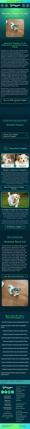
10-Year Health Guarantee (22, 412)
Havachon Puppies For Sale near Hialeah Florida (15, 330)
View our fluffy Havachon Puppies (15, 100)
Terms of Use (22, 425)
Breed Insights (19, 406)
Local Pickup (19, 391)
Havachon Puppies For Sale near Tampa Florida (15, 355)
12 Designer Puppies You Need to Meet (15, 210)
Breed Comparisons (20, 408)
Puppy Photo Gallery (20, 395)
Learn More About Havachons (13, 276)
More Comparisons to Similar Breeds (14, 188)
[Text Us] (27, 5)
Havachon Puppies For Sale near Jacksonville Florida (15, 362)
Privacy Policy (22, 427)
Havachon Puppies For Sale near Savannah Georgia (15, 369)
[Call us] (23, 5)
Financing (18, 388)
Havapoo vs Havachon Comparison (15, 170)
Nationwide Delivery (20, 390)
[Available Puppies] (6, 5)
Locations (11, 381)
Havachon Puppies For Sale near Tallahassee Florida (15, 365)
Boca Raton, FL (20, 381)
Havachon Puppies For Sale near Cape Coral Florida (15, 344)
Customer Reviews (20, 393)
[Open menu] (2, 5)
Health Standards (20, 419)
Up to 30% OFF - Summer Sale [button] (15, 1)
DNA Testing (19, 421)
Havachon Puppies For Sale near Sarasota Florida (15, 348)
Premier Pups (4, 381)
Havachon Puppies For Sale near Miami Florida (15, 334)
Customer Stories (20, 397)
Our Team (18, 398)
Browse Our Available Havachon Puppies (10, 135)
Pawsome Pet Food (20, 417)
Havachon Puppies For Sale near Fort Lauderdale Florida (13, 326)
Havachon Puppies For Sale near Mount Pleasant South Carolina (13, 373)
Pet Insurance (19, 414)
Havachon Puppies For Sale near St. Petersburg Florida (15, 358)
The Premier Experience (21, 386)
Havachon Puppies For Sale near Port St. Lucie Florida (15, 337)
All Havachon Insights (14, 227)
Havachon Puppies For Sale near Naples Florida (15, 341)
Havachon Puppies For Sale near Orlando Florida (15, 351)
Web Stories (18, 400)
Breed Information (20, 404)
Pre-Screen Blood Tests (21, 416)
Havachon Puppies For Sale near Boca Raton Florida (15, 322)
